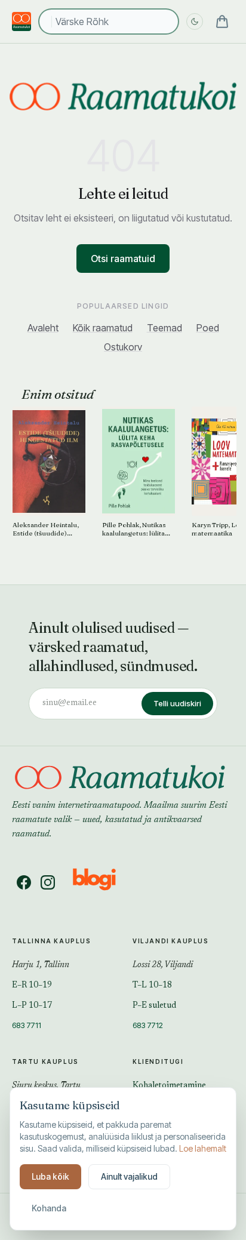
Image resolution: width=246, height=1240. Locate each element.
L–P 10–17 (32, 1006)
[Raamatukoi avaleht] (123, 96)
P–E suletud (154, 1006)
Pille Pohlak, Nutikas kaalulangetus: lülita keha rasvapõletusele (136, 529)
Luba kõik (50, 1176)
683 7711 (26, 1025)
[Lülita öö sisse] (194, 21)
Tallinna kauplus (51, 940)
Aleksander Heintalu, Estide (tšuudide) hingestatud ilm (46, 529)
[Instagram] (48, 882)
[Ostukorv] (222, 21)
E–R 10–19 (32, 985)
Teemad (164, 328)
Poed (207, 328)
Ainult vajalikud (129, 1176)
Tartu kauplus (45, 1061)
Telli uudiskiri (177, 703)
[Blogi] (102, 882)
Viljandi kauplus (171, 940)
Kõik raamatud (103, 328)
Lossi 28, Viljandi (163, 965)
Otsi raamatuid (123, 258)
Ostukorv (123, 347)
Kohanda (49, 1208)
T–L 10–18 (152, 985)
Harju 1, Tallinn (40, 965)
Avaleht (43, 328)
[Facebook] (24, 882)
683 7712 (148, 1025)
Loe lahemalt (202, 1148)
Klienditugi (158, 1061)
